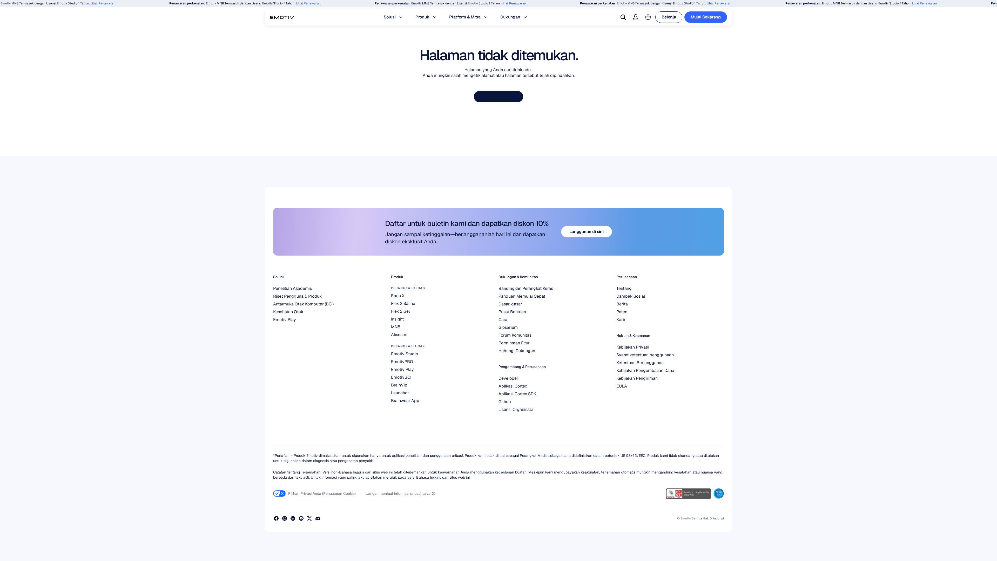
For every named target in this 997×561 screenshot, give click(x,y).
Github (504, 401)
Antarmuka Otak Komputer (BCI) (303, 304)
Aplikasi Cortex (512, 386)
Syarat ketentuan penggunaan (645, 355)
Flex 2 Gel (400, 311)
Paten (621, 312)
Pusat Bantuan (512, 312)
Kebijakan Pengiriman (637, 378)
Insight (397, 319)
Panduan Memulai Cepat (521, 296)
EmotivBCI (401, 377)
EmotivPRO (402, 361)
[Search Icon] (623, 17)
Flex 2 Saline (403, 303)
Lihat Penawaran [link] (94, 3)
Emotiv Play (284, 319)
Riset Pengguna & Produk (297, 296)
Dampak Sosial (630, 296)
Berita (622, 304)
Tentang (624, 288)
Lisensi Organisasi (515, 409)
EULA (621, 386)
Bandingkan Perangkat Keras (525, 288)
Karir (620, 319)
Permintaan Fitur (514, 343)
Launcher (400, 393)
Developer (508, 378)
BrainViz (399, 385)
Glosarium (508, 327)
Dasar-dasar (510, 304)
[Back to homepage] (282, 17)
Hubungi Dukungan (516, 350)
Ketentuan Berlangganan (640, 362)
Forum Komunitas (514, 335)
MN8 (395, 327)
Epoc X (398, 295)
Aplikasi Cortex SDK (517, 394)
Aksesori (399, 334)
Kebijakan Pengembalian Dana (645, 370)
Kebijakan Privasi (632, 347)
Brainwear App (405, 400)
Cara (502, 319)
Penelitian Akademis (292, 288)
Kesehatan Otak (288, 312)
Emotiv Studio (404, 354)
